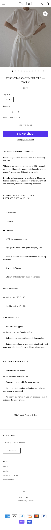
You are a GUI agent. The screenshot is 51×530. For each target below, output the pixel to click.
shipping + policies (10, 475)
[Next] (43, 71)
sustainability (8, 480)
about (5, 467)
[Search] (42, 3)
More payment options (25, 140)
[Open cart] (47, 3)
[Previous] (7, 71)
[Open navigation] (3, 4)
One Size (8, 99)
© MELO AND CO (25, 497)
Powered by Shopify (25, 501)
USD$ (24, 491)
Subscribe (12, 451)
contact (6, 471)
